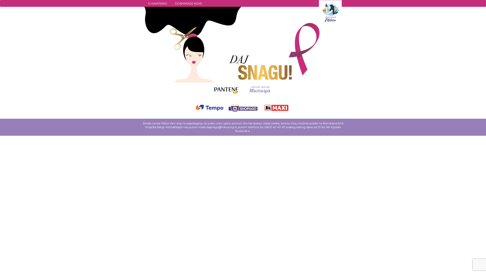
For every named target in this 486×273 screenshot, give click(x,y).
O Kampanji (157, 3)
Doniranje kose (188, 3)
